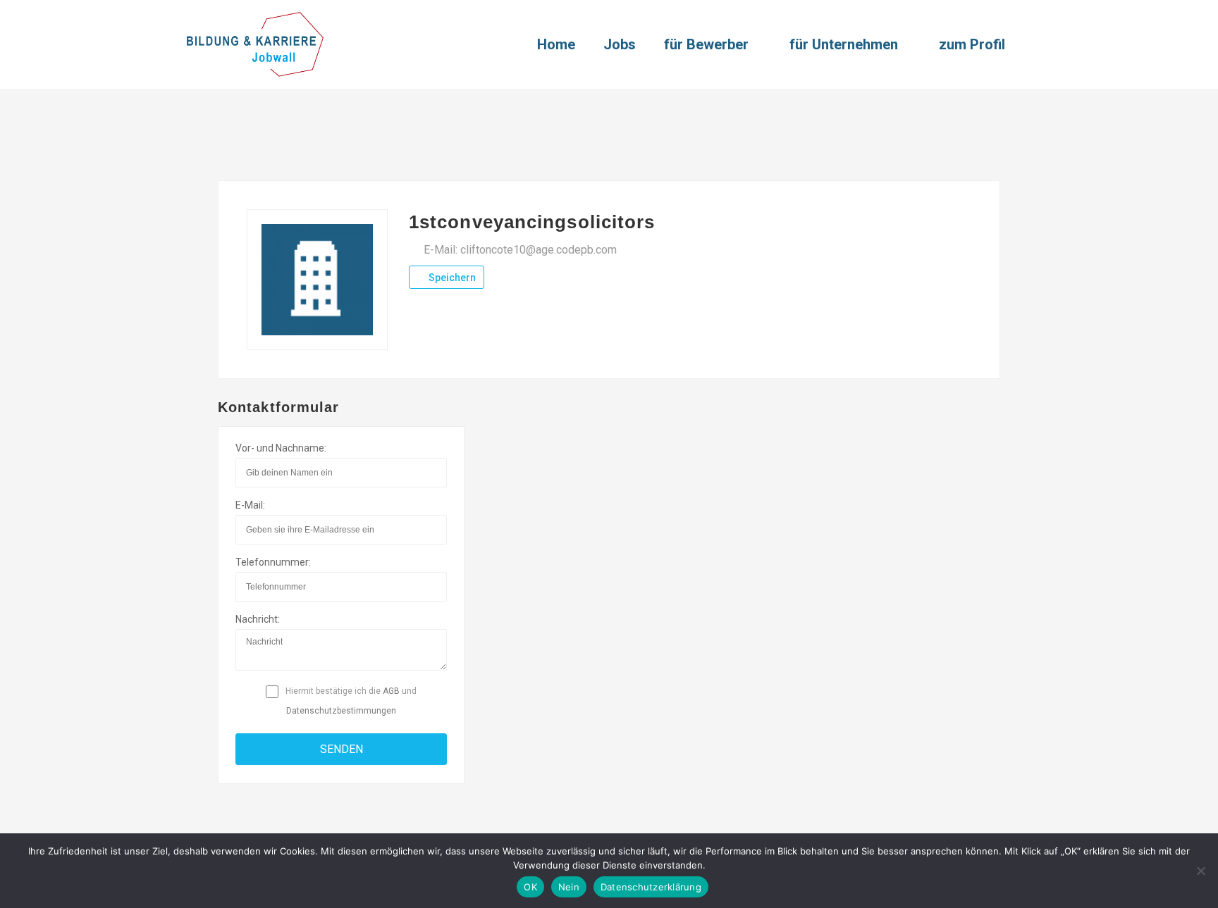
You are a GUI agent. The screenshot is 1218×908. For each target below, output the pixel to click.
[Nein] (1200, 871)
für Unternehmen (843, 44)
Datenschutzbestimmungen (341, 711)
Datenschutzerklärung (651, 887)
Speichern (451, 277)
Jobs (619, 44)
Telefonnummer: (273, 562)
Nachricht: (257, 619)
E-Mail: (250, 505)
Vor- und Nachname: (280, 448)
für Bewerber (706, 44)
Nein (568, 887)
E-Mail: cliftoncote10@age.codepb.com (520, 249)
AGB (391, 691)
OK (530, 887)
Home (556, 44)
